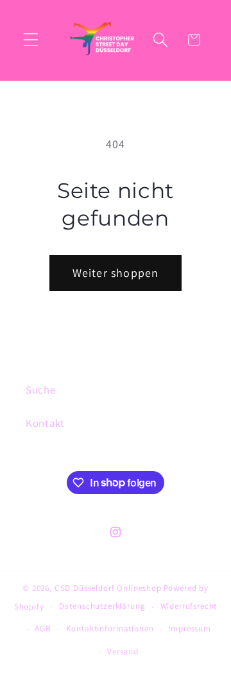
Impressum (189, 628)
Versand (123, 651)
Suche (41, 390)
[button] (31, 40)
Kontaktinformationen (110, 628)
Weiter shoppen (116, 272)
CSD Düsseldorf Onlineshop (108, 588)
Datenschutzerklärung (102, 606)
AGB (43, 628)
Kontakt (45, 423)
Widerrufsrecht (189, 606)
